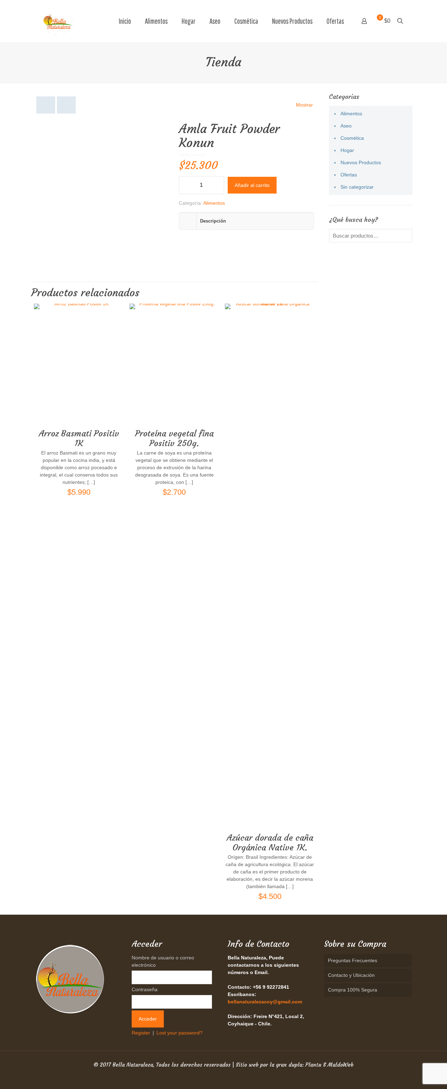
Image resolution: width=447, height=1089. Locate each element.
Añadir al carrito (252, 185)
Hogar (347, 150)
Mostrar (304, 105)
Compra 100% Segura (352, 990)
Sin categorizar (357, 187)
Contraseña (144, 989)
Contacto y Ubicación (351, 975)
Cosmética (352, 138)
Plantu (313, 1064)
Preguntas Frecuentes (352, 960)
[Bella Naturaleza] (58, 21)
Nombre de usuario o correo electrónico (163, 961)
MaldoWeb (340, 1064)
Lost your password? (179, 1033)
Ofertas (348, 174)
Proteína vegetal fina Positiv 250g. (174, 438)
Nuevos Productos (360, 162)
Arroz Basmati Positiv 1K (79, 438)
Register (141, 1033)
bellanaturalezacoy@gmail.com (265, 1001)
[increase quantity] (216, 185)
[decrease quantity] (187, 185)
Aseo (346, 126)
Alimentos (214, 203)
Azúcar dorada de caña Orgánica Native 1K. (270, 843)
